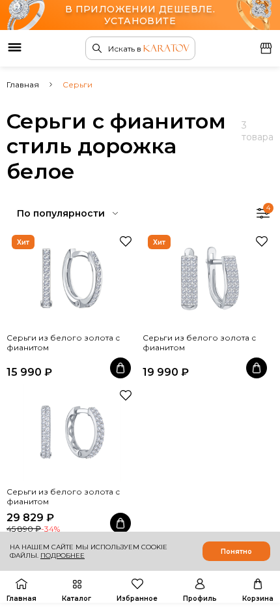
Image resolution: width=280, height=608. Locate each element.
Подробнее (62, 555)
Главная (23, 84)
